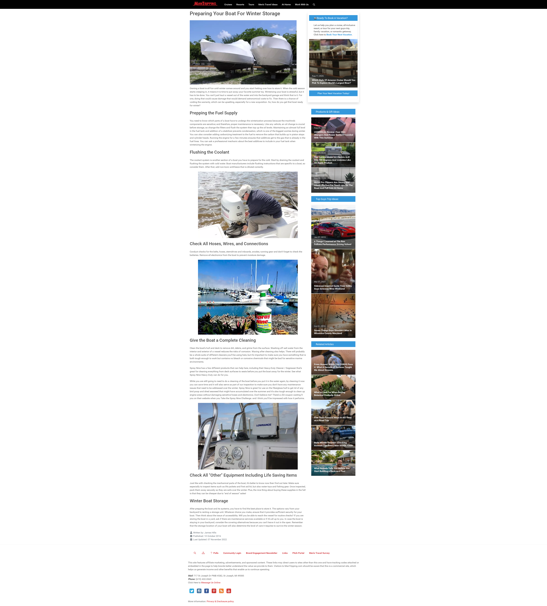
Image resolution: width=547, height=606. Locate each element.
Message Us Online (210, 582)
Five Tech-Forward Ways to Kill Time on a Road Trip (332, 403)
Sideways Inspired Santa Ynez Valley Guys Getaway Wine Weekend (332, 252)
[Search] (314, 4)
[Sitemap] (204, 552)
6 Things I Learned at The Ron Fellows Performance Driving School (330, 208)
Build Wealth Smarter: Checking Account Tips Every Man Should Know (331, 429)
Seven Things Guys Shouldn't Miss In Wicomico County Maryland (329, 297)
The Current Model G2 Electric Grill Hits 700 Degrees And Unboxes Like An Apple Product (333, 147)
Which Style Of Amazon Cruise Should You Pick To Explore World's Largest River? (333, 42)
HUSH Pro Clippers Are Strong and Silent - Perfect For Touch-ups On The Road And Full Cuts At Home (332, 173)
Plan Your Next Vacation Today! (333, 93)
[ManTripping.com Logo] (205, 3)
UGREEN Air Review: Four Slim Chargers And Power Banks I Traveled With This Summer (331, 122)
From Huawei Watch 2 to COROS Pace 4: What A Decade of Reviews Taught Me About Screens (331, 355)
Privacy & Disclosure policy (220, 601)
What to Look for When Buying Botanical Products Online (331, 378)
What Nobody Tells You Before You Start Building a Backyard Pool (331, 454)
